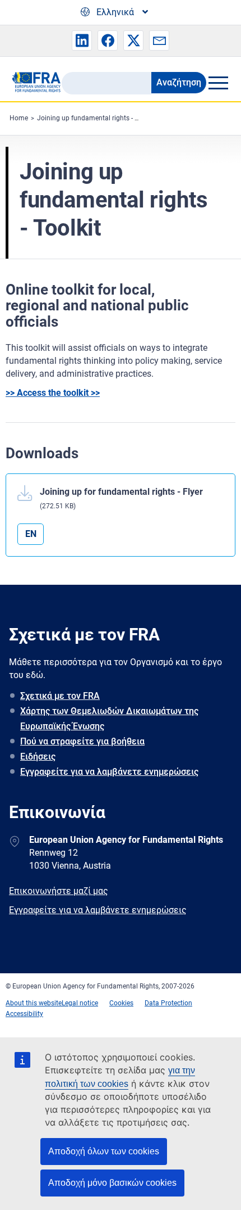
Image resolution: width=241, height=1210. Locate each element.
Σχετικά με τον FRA (60, 695)
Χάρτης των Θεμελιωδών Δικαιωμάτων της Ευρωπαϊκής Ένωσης (109, 719)
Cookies (121, 1003)
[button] (82, 40)
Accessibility (24, 1014)
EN (30, 534)
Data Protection (168, 1003)
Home (19, 118)
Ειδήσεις (37, 756)
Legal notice (80, 1003)
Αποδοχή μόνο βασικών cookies (112, 1183)
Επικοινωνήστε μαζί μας (58, 891)
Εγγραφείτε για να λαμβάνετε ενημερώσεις (109, 771)
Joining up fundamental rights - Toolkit (96, 118)
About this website (34, 1003)
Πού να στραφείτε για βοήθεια (82, 741)
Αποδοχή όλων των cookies (103, 1151)
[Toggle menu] (218, 82)
